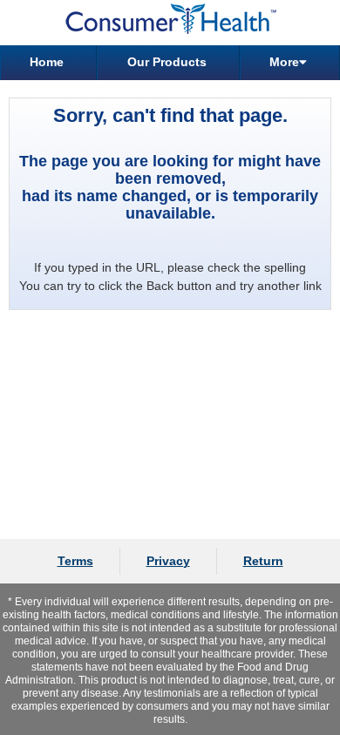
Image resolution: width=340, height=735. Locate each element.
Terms (75, 561)
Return (263, 561)
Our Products (167, 62)
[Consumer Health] (170, 22)
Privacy (168, 561)
